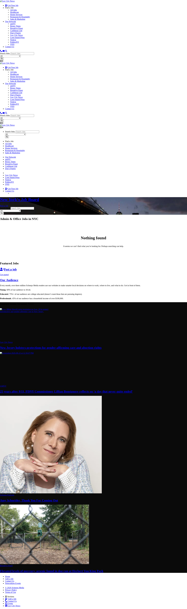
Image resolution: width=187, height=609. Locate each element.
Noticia (13, 40)
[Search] (6, 51)
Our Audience (9, 280)
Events (10, 603)
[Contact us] (1, 51)
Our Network (10, 21)
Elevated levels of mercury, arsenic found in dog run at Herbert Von (51, 571)
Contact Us (9, 47)
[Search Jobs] (2, 58)
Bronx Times (15, 26)
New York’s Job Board (19, 199)
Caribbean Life (16, 31)
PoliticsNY (14, 42)
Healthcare (14, 12)
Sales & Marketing (17, 19)
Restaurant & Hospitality (20, 17)
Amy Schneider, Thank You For (29, 500)
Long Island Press (17, 37)
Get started (4, 275)
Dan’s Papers (15, 33)
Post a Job (4, 206)
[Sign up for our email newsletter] (4, 51)
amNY (13, 24)
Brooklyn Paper (16, 28)
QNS (12, 44)
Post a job (10, 269)
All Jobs (13, 10)
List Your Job (13, 5)
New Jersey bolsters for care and (51, 347)
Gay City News (16, 35)
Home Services (16, 14)
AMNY (3, 386)
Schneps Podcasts (7, 495)
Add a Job (12, 599)
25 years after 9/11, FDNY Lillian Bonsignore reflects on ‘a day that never (66, 391)
